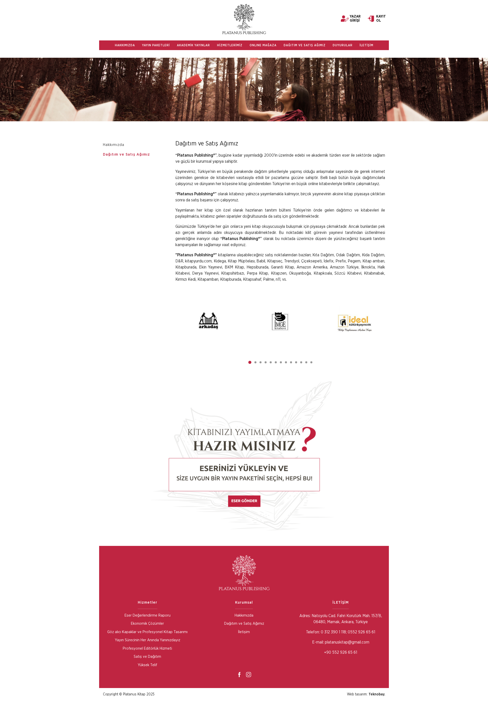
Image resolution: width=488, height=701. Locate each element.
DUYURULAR (343, 45)
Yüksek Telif (147, 665)
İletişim (244, 632)
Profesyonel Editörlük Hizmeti (147, 648)
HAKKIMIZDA (125, 45)
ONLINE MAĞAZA (263, 45)
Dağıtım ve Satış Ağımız (126, 154)
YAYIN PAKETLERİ (156, 45)
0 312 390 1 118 (333, 632)
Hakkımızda (113, 145)
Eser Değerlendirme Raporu (148, 615)
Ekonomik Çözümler (147, 623)
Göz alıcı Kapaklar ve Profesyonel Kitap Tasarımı (147, 632)
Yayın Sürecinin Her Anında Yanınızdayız (147, 640)
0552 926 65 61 (361, 632)
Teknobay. (377, 694)
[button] (249, 362)
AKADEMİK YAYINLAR (193, 45)
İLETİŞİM (366, 45)
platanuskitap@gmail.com (347, 642)
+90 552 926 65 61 (340, 652)
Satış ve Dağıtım (147, 657)
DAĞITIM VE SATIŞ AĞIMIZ (305, 45)
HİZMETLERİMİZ (229, 45)
